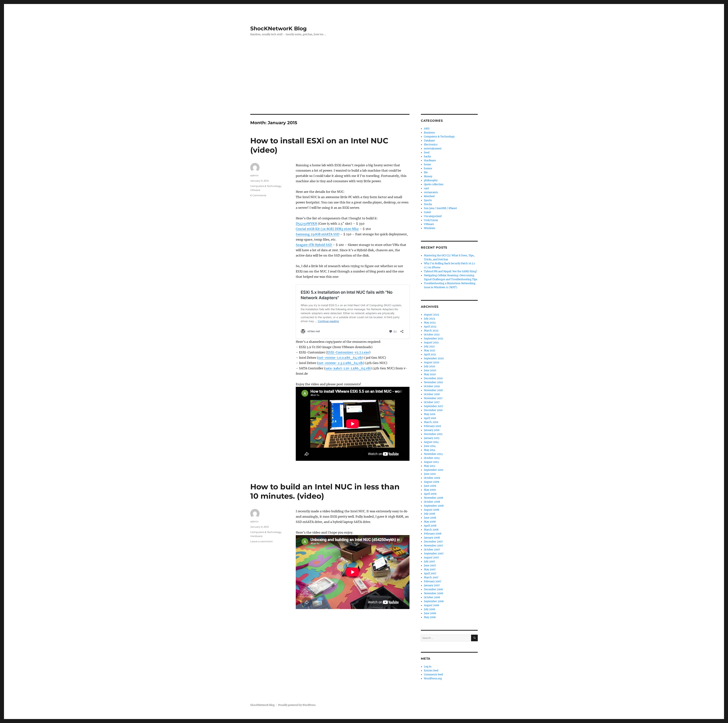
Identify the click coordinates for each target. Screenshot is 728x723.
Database (429, 140)
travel (427, 212)
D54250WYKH (306, 223)
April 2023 (430, 326)
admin (254, 175)
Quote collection (433, 184)
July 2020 (429, 366)
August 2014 (431, 442)
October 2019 (432, 386)
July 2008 (429, 513)
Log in (427, 666)
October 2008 (432, 501)
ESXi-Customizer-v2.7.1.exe (348, 352)
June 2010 (430, 474)
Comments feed (433, 674)
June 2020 (430, 370)
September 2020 (434, 358)
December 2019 (433, 378)
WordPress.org (433, 678)
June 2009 (430, 485)
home (427, 164)
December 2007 (433, 541)
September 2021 (433, 338)
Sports (428, 200)
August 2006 (431, 605)
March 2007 (431, 577)
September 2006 (434, 601)
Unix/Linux (431, 220)
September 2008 (434, 505)
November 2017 (433, 398)
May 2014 (429, 450)
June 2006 (430, 613)
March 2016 (431, 422)
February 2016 (432, 426)
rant (426, 188)
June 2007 (430, 565)
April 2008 (430, 525)
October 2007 (432, 549)
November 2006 (433, 593)
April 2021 (430, 354)
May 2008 (430, 521)
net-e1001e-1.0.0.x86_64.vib (340, 358)
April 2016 (430, 418)
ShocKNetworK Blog (278, 28)
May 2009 (430, 489)
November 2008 (433, 497)
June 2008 (430, 517)
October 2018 (432, 394)
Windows (429, 228)
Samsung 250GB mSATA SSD (317, 234)
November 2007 (433, 545)
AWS (427, 128)
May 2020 (430, 374)
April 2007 (430, 573)
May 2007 (430, 569)
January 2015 (431, 438)
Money (428, 176)
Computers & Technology (265, 186)
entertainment (433, 148)
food (426, 152)
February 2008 (432, 533)
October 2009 (432, 478)
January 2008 (432, 537)
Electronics (431, 144)
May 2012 (429, 466)
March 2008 (431, 529)
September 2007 (434, 553)
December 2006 (433, 589)
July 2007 (429, 561)
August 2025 (431, 314)
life (426, 172)
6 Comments (258, 195)
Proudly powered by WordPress (297, 705)
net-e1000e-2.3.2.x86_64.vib (340, 363)
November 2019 (433, 382)
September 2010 (433, 470)
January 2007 (432, 585)
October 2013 (431, 458)
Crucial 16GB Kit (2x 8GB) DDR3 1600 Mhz (327, 229)
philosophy (431, 180)
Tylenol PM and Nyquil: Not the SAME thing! (450, 271)
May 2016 (429, 414)
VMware (255, 190)
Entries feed (431, 670)
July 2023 (429, 318)
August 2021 (431, 342)
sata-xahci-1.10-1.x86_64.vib (347, 368)
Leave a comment (261, 541)
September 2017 (433, 406)
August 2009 (431, 482)
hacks (427, 156)
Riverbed (429, 196)
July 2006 (429, 609)
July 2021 (429, 346)
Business (429, 132)
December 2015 (433, 434)
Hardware (256, 536)
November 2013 (433, 454)
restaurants (431, 192)
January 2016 (432, 430)
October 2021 (432, 334)
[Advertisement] (364, 85)
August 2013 (431, 462)
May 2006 (430, 617)
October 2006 (432, 597)
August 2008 (431, 509)
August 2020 (431, 362)
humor (428, 168)
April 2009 (430, 493)
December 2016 (433, 410)
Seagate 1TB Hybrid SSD (314, 245)
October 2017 (432, 402)
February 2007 (432, 581)
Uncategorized (433, 216)
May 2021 (429, 350)
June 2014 (430, 446)
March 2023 (431, 330)
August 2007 (431, 557)
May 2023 (429, 322)
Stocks (428, 204)
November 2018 (433, 390)
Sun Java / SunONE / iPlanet (440, 208)
